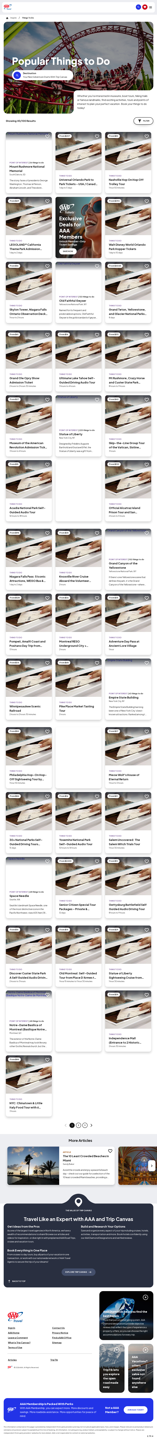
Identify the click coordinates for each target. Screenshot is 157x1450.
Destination (29, 73)
